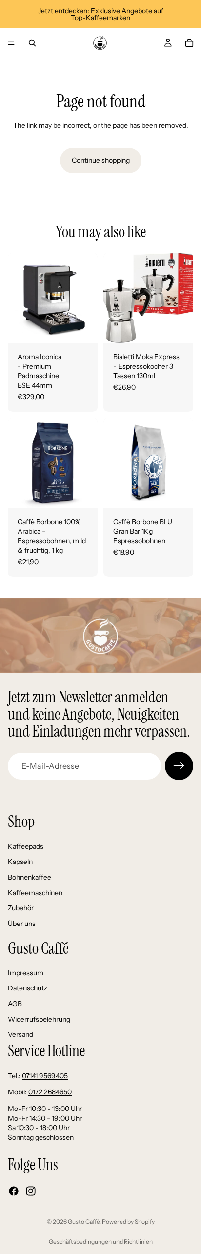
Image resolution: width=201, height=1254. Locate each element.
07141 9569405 (45, 1075)
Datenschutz (27, 988)
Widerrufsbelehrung (39, 1019)
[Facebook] (14, 1191)
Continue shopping (101, 160)
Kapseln (20, 862)
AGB (15, 1003)
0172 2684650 (50, 1092)
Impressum (25, 972)
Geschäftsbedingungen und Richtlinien (101, 1241)
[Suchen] (32, 43)
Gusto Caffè (84, 1221)
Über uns (22, 923)
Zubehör (21, 908)
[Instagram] (31, 1191)
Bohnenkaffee (29, 877)
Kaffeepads (25, 846)
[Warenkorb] (189, 43)
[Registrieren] (179, 766)
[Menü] (11, 43)
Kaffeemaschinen (35, 892)
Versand (20, 1034)
